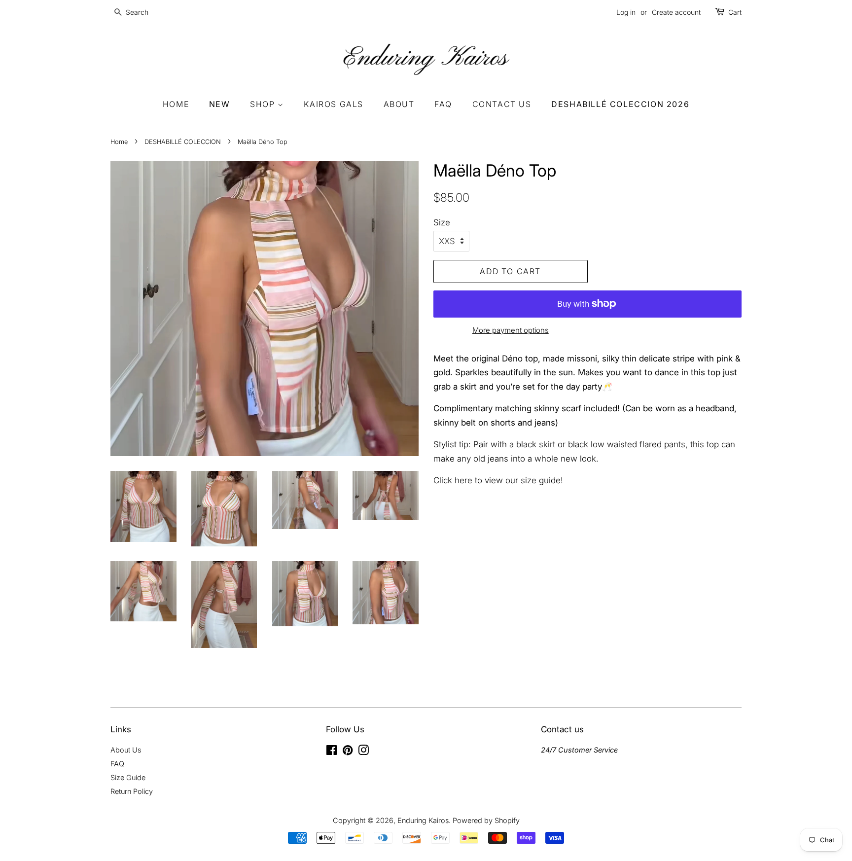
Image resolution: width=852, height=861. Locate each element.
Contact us (502, 104)
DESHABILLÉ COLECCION (182, 141)
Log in (626, 12)
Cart (735, 12)
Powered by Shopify (486, 820)
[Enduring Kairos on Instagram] (363, 752)
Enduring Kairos (423, 820)
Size (441, 222)
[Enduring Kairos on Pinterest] (347, 752)
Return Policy (131, 791)
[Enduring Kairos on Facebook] (331, 752)
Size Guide (127, 777)
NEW (219, 104)
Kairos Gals (333, 104)
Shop (264, 104)
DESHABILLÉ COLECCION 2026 (620, 104)
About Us (125, 750)
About (399, 104)
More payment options (510, 330)
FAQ (443, 104)
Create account (676, 12)
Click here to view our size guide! (499, 480)
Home (176, 104)
